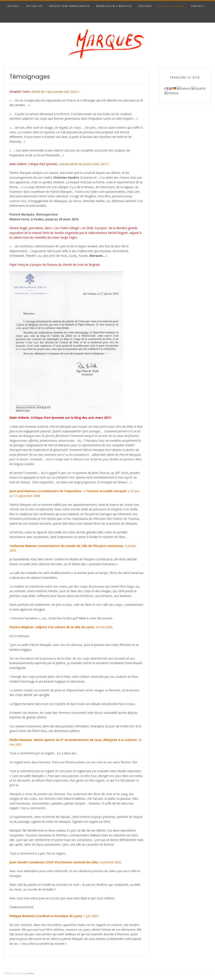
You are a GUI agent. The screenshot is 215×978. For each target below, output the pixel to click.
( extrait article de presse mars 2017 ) (84, 164)
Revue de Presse (171, 6)
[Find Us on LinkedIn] (208, 17)
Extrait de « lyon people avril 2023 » (55, 92)
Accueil (14, 6)
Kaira (30, 973)
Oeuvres (145, 6)
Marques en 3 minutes (114, 6)
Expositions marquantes (69, 6)
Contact (198, 6)
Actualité (34, 6)
